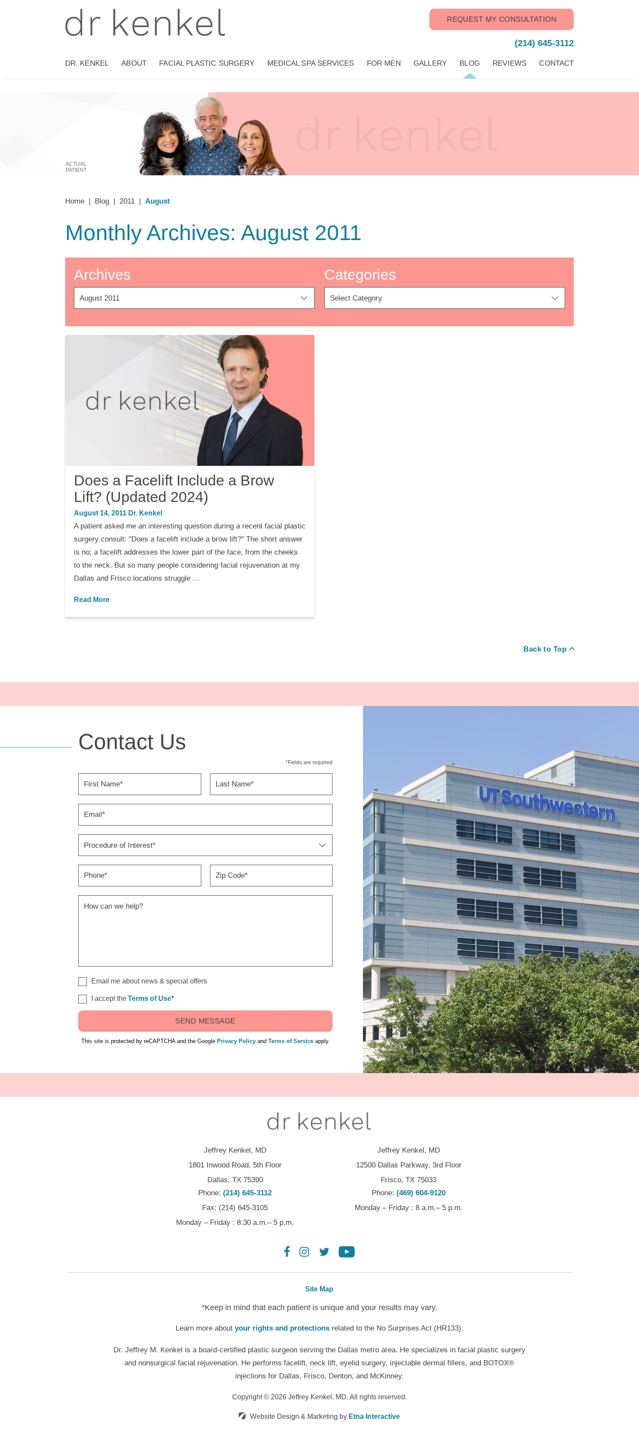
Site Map (319, 1289)
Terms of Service (290, 1041)
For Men (384, 63)
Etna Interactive (374, 1416)
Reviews (509, 63)
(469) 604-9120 (421, 1193)
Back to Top (544, 649)
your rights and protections (282, 1328)
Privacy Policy (236, 1041)
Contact (556, 63)
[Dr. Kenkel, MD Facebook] (287, 1255)
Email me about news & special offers (149, 981)
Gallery (430, 63)
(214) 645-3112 (247, 1193)
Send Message (205, 1021)
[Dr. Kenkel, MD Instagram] (304, 1255)
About (133, 63)
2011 (127, 201)
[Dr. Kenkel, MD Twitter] (324, 1255)
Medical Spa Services (310, 63)
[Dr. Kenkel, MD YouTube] (346, 1255)
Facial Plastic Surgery (206, 63)
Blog (469, 63)
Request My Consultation (501, 19)
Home (74, 201)
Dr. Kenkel (87, 63)
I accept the (102, 999)
